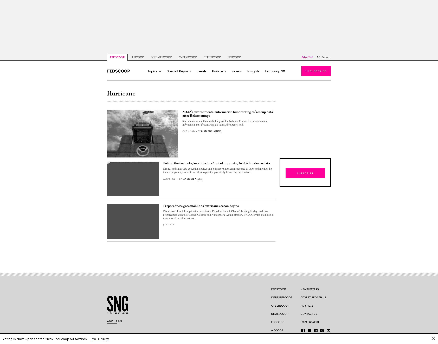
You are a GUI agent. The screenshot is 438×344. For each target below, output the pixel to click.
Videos (236, 71)
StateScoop (212, 57)
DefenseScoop (161, 57)
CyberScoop (188, 57)
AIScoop (138, 57)
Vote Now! (100, 339)
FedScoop (117, 57)
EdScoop (234, 57)
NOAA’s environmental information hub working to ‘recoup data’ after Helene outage (228, 114)
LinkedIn (315, 330)
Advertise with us (313, 297)
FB (302, 330)
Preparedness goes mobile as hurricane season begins (201, 206)
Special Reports (179, 71)
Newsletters (310, 289)
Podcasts (219, 71)
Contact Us (309, 313)
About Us (114, 321)
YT (327, 330)
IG (321, 330)
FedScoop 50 (275, 71)
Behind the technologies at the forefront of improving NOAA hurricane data (216, 163)
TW (309, 330)
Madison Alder (211, 131)
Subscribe (318, 71)
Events (201, 71)
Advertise (307, 57)
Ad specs (307, 305)
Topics (152, 71)
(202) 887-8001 (310, 322)
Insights (253, 71)
